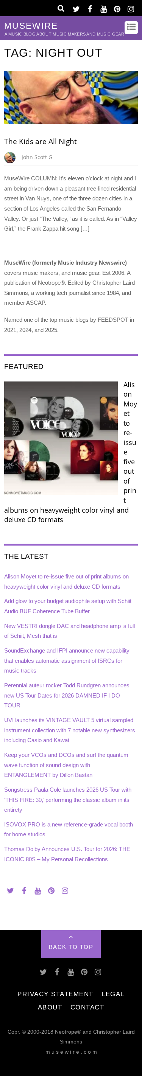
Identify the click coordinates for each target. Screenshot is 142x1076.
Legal (113, 994)
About (50, 1007)
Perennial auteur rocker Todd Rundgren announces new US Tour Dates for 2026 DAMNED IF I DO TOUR (67, 695)
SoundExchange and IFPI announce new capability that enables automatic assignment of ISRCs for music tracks (67, 660)
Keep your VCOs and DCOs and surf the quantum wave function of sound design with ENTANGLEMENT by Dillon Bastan (66, 765)
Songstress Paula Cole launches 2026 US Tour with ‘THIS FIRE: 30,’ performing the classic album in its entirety (67, 799)
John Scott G (37, 157)
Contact (87, 1007)
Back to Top (71, 947)
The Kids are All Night (40, 141)
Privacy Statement (55, 994)
